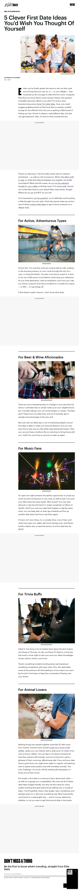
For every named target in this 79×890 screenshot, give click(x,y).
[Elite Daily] (11, 4)
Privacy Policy (46, 877)
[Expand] (69, 871)
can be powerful (41, 198)
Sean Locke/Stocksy (46, 400)
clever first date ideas (45, 104)
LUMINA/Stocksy (46, 263)
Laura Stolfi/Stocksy (47, 740)
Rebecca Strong (13, 77)
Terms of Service (36, 877)
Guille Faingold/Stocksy (68, 73)
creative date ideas (38, 204)
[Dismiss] (75, 871)
